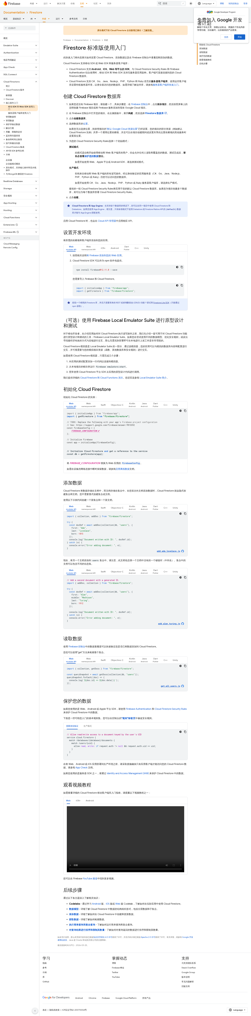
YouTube (116, 977)
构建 (32, 3)
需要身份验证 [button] (72, 726)
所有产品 (146, 998)
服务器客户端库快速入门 (165, 84)
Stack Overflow (189, 967)
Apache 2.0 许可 (148, 937)
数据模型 (74, 909)
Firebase (67, 40)
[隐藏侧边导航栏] (35, 1011)
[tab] (71, 248)
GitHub (46, 981)
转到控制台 (234, 3)
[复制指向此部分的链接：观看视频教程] (94, 785)
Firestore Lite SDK (161, 302)
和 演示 (101, 377)
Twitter (115, 972)
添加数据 (74, 914)
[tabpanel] (125, 282)
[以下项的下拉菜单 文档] (87, 3)
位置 (85, 123)
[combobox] (171, 3)
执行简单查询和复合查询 (82, 924)
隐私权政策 (54, 1010)
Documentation (14, 12)
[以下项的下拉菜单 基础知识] (24, 18)
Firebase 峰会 (118, 967)
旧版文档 (186, 986)
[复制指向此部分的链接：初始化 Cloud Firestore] (114, 389)
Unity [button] (146, 248)
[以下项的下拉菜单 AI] (36, 18)
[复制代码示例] (182, 267)
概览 (5, 18)
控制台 (139, 104)
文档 (82, 3)
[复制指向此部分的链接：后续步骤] (85, 890)
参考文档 (73, 18)
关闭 (226, 37)
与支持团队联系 (189, 963)
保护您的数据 (91, 156)
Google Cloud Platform (126, 998)
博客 (222, 3)
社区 (96, 3)
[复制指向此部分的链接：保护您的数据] (94, 701)
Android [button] (115, 248)
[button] (17, 45)
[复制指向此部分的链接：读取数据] (85, 639)
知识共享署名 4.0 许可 (102, 937)
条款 (45, 1010)
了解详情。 (148, 30)
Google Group (188, 972)
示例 (85, 18)
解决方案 (61, 3)
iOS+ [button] (103, 248)
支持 (109, 3)
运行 (46, 3)
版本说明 (186, 977)
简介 (153, 377)
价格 (73, 3)
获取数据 (74, 919)
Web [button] (68, 800)
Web (117, 903)
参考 (45, 967)
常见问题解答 (188, 981)
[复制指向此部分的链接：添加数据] (85, 483)
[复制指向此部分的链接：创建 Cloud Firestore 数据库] (124, 97)
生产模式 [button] (88, 726)
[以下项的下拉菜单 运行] (51, 3)
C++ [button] (137, 248)
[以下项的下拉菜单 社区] (101, 3)
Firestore (35, 12)
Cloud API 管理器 (107, 221)
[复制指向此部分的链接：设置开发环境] (94, 233)
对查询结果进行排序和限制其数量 (87, 930)
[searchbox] (19, 28)
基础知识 (17, 18)
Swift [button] (103, 507)
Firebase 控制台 (77, 646)
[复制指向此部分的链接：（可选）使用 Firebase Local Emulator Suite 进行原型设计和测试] (80, 326)
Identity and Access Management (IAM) (128, 773)
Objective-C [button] (117, 507)
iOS (108, 903)
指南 (45, 963)
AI (32, 18)
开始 (240, 37)
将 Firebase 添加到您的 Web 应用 (104, 255)
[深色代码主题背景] (177, 267)
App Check (81, 767)
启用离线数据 (123, 469)
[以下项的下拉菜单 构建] (37, 3)
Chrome (92, 998)
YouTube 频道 (90, 878)
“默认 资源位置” (122, 129)
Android (96, 903)
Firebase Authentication (138, 709)
